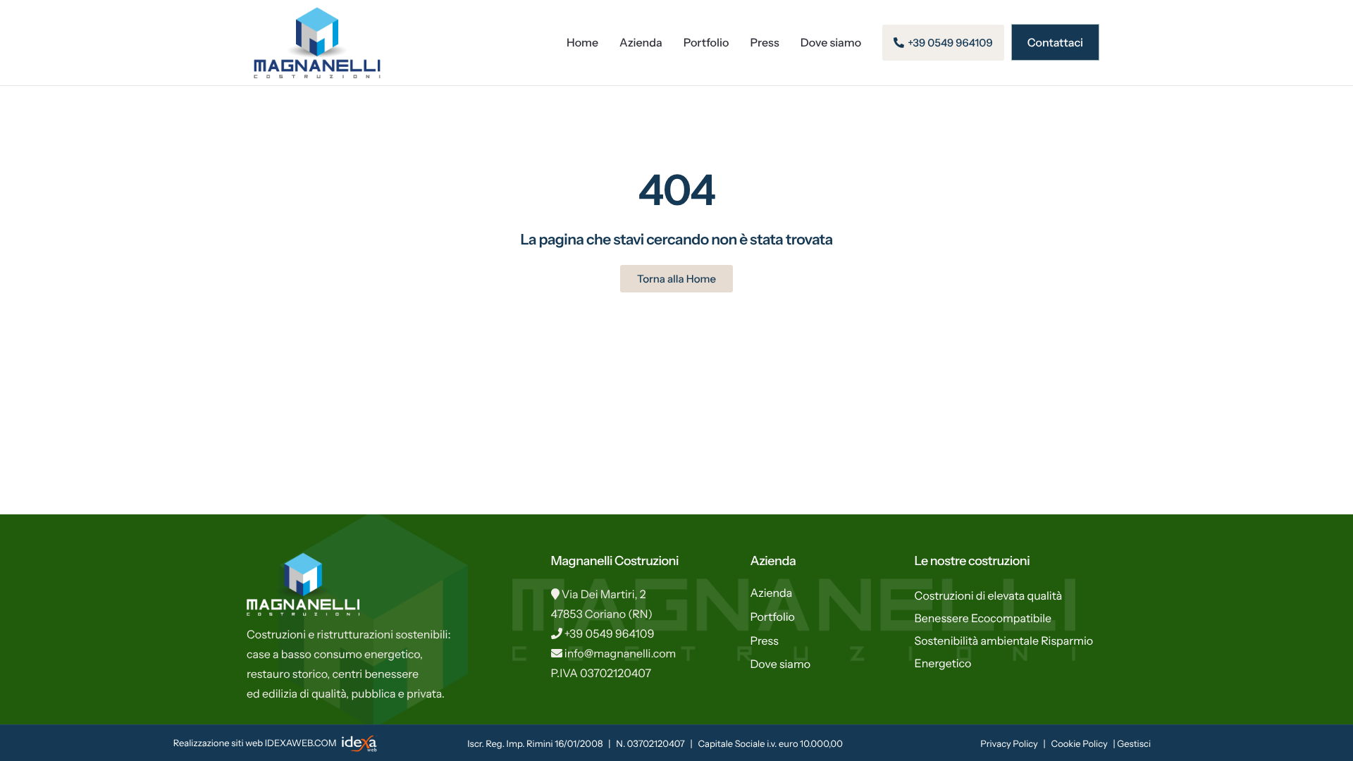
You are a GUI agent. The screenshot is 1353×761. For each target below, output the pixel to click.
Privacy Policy (1008, 744)
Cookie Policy (1079, 744)
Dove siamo (831, 42)
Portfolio (706, 42)
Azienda (640, 42)
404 (676, 190)
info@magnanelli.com (620, 653)
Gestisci (1134, 744)
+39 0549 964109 (609, 633)
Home (582, 42)
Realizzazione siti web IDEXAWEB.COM (255, 743)
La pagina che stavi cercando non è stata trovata (676, 240)
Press (764, 42)
